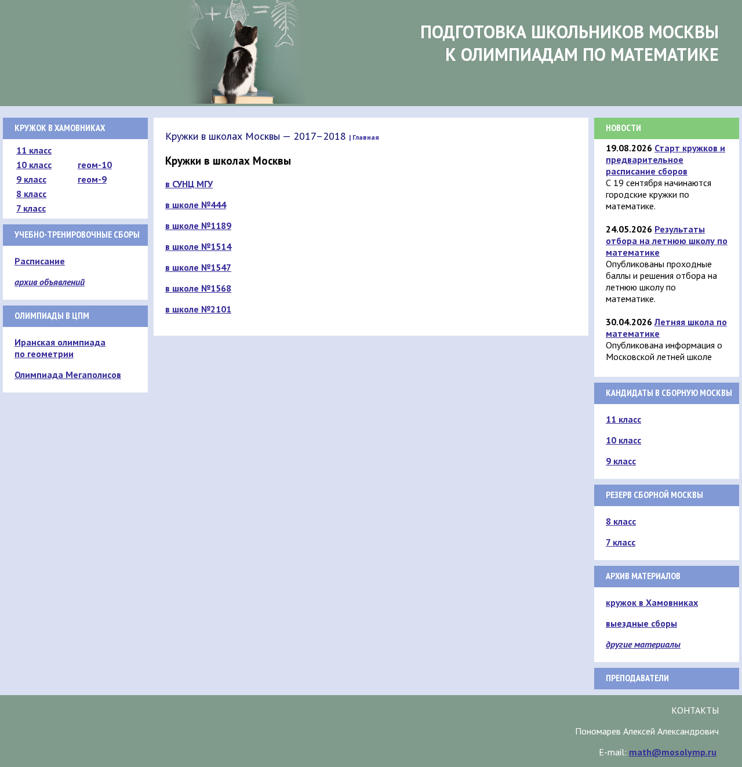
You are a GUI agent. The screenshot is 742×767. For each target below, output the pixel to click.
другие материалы (643, 644)
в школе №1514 (198, 246)
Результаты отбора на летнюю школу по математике (667, 240)
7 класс (31, 208)
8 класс (31, 193)
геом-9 (92, 179)
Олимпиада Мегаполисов (67, 374)
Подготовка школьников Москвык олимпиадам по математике (569, 43)
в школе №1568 (198, 288)
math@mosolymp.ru (672, 752)
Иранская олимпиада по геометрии (60, 347)
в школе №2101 (198, 309)
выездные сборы (641, 623)
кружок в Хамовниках (652, 602)
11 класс (34, 150)
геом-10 (95, 164)
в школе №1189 (198, 225)
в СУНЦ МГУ (189, 184)
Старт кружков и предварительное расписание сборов (665, 159)
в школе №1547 (198, 267)
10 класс (34, 164)
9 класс (31, 179)
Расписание (39, 261)
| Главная (364, 137)
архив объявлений (49, 282)
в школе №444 (195, 204)
